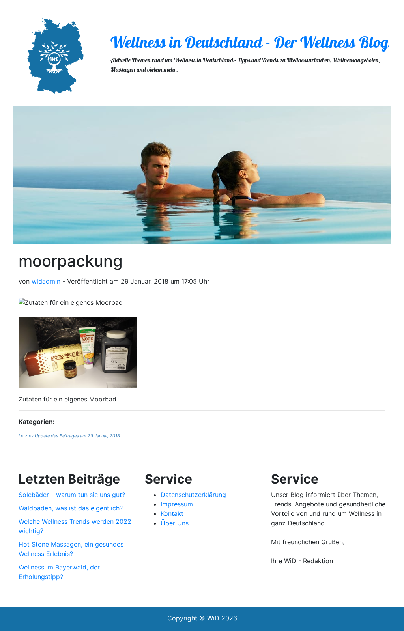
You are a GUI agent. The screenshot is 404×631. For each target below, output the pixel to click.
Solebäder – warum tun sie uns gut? (72, 494)
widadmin (46, 281)
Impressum (177, 504)
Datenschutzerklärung (193, 494)
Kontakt (172, 513)
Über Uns (175, 523)
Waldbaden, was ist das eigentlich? (71, 508)
